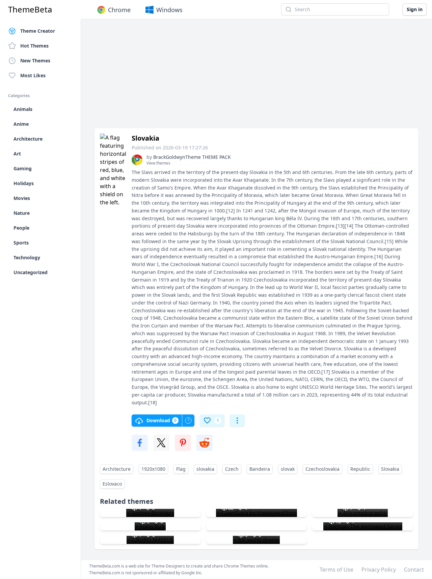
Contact (414, 569)
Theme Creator (37, 31)
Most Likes (33, 75)
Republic (360, 469)
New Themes (35, 60)
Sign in (415, 9)
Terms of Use (336, 569)
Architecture (117, 469)
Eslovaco (112, 484)
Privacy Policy (378, 569)
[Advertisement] (256, 77)
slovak (288, 469)
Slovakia (390, 469)
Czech (232, 469)
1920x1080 (153, 469)
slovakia (205, 469)
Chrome (119, 10)
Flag (181, 469)
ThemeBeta (30, 9)
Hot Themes (34, 45)
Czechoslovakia (322, 469)
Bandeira (259, 469)
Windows (169, 10)
